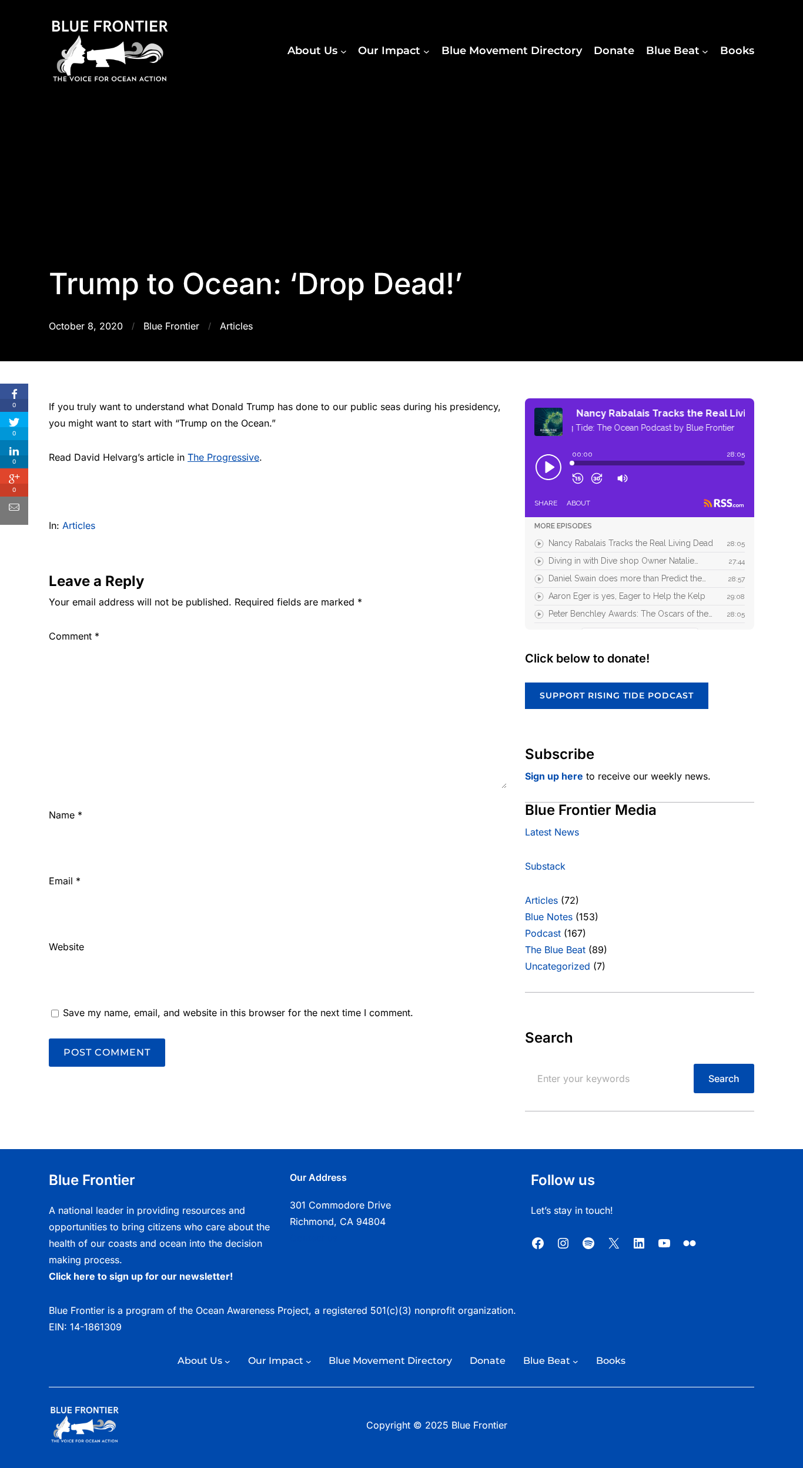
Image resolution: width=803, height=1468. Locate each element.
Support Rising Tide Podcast (617, 695)
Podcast (543, 933)
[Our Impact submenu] (426, 51)
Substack (545, 866)
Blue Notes (549, 917)
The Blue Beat (555, 950)
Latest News (552, 832)
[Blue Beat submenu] (705, 51)
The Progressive (223, 457)
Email (65, 881)
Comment (74, 636)
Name (65, 815)
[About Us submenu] (343, 51)
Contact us (313, 1238)
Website (66, 947)
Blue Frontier (171, 326)
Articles (236, 326)
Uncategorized (557, 966)
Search (724, 1078)
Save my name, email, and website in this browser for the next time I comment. (238, 1012)
